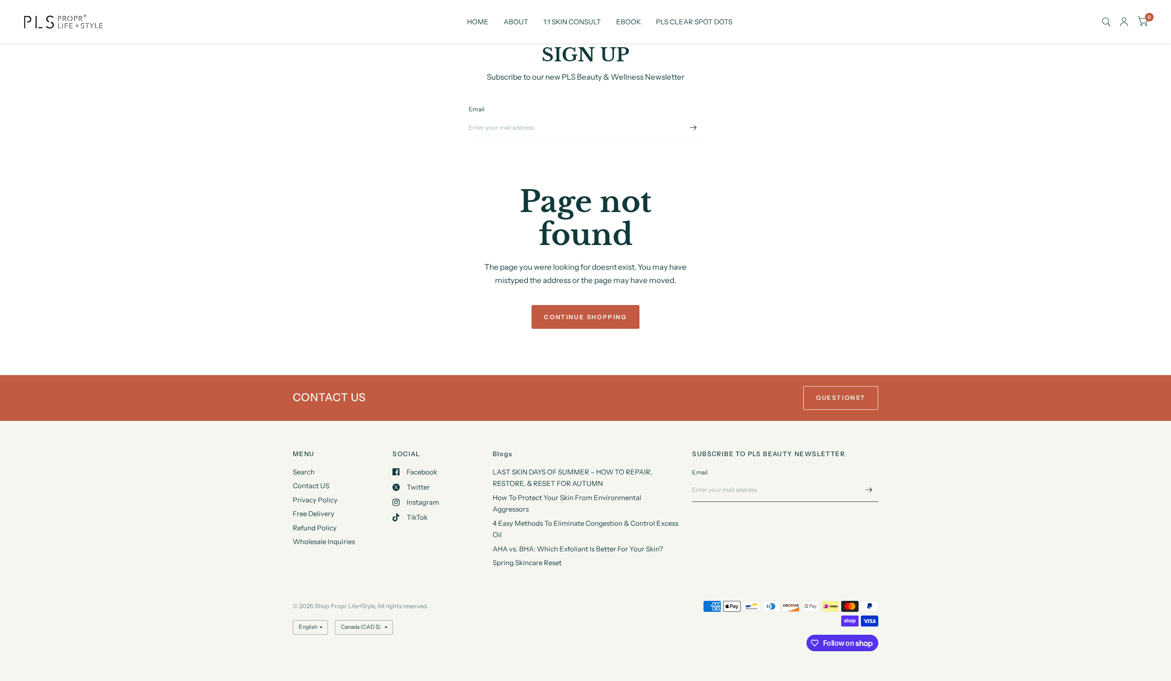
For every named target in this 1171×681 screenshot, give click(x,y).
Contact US (311, 485)
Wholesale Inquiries (324, 541)
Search (304, 472)
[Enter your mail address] (693, 128)
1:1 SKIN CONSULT (572, 21)
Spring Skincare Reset (527, 562)
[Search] (1106, 22)
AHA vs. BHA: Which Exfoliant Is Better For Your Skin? (578, 549)
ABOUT (516, 21)
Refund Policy (315, 527)
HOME (478, 21)
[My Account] (1124, 22)
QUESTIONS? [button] (840, 397)
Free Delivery (313, 513)
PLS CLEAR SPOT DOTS (694, 21)
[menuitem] (477, 22)
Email (476, 109)
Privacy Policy (315, 500)
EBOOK (628, 21)
